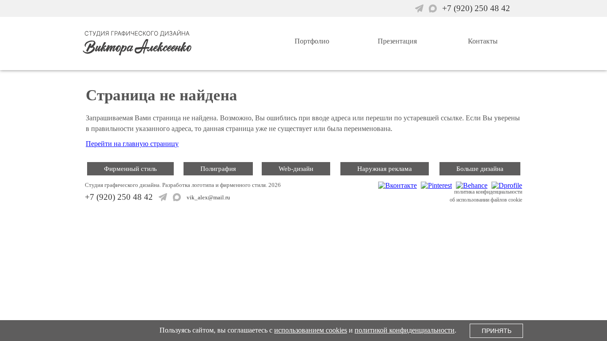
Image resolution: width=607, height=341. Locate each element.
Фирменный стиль (130, 168)
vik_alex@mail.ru (208, 197)
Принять (496, 330)
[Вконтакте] (396, 185)
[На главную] (171, 57)
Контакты (483, 41)
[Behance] (470, 185)
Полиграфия (218, 168)
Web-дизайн (296, 168)
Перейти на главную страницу (132, 143)
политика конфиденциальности (488, 192)
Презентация (397, 41)
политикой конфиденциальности (405, 330)
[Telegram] (420, 8)
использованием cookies (310, 330)
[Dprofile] (505, 185)
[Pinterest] (435, 185)
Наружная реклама (384, 168)
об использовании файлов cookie (486, 200)
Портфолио (312, 41)
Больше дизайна (479, 168)
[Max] (434, 8)
